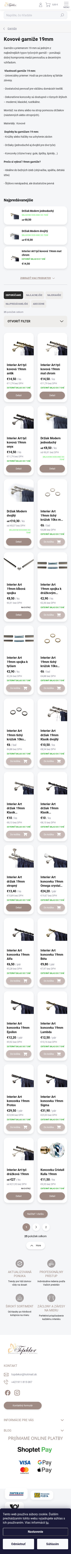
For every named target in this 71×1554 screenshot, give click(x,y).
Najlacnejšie (34, 295)
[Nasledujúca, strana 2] (36, 1227)
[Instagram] (16, 1392)
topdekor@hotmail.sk (24, 1374)
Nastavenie (35, 1531)
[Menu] (66, 4)
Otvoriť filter (19, 321)
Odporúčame (13, 295)
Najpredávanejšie (17, 304)
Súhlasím (52, 1544)
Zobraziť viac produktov (35, 278)
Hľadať (62, 15)
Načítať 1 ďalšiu (35, 1214)
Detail (19, 395)
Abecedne (38, 304)
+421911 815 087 (21, 1382)
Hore (38, 1245)
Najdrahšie (54, 295)
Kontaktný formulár (23, 1405)
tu (47, 1522)
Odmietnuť (18, 1544)
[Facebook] (7, 1392)
